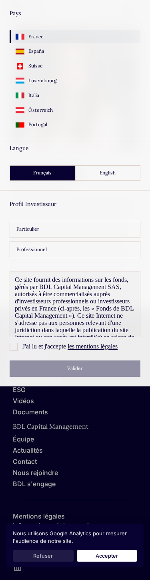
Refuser (43, 556)
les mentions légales (93, 346)
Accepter (107, 556)
